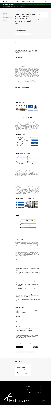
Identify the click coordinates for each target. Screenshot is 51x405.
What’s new (28, 1)
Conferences (23, 1)
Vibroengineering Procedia (8, 4)
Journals (18, 1)
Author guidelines (28, 392)
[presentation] (38, 187)
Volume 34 (18, 6)
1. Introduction (5, 13)
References (5, 20)
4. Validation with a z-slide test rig (8, 17)
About (33, 1)
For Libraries (39, 386)
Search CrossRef (18, 273)
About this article (5, 21)
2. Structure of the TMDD (6, 14)
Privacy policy (39, 392)
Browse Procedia (13, 6)
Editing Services (39, 389)
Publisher (17, 270)
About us (27, 389)
